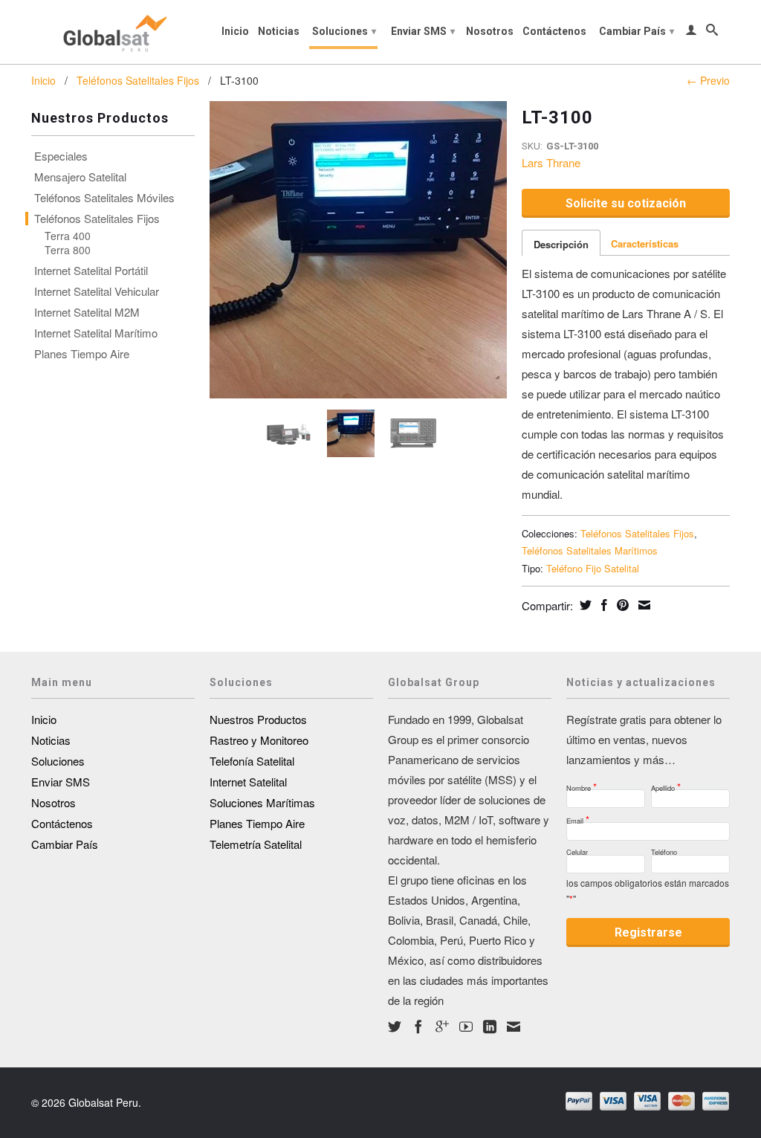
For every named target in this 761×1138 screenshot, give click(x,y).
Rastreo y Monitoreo (259, 740)
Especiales (61, 156)
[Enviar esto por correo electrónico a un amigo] (642, 605)
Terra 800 (68, 249)
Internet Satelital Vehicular (96, 291)
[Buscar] (712, 33)
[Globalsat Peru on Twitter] (394, 1026)
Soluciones (344, 31)
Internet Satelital (248, 781)
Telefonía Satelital (252, 761)
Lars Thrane (551, 162)
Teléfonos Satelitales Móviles (104, 197)
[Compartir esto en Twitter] (584, 605)
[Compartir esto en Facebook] (602, 605)
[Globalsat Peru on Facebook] (418, 1026)
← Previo (708, 80)
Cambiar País (636, 31)
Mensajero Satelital (80, 177)
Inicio (235, 31)
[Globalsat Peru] (113, 32)
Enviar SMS (423, 31)
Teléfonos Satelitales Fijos (138, 80)
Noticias (278, 31)
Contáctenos (554, 31)
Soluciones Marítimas (262, 802)
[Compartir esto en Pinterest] (621, 605)
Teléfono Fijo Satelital (592, 568)
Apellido (666, 784)
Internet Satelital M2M (87, 312)
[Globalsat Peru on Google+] (442, 1026)
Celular (577, 850)
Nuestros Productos (258, 719)
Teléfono (664, 850)
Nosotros (490, 31)
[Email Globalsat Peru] (513, 1026)
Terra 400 (68, 235)
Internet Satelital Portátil (91, 270)
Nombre (581, 784)
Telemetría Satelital (256, 844)
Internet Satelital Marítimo (96, 333)
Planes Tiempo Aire (81, 354)
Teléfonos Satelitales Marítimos (590, 550)
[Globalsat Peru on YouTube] (466, 1026)
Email (577, 816)
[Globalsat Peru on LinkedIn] (489, 1026)
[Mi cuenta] (691, 33)
